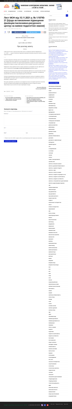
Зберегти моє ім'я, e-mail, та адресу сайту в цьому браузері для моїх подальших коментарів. (23, 137)
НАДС (50, 275)
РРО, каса (51, 359)
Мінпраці (50, 241)
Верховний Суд (52, 105)
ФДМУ (50, 385)
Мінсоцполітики (52, 254)
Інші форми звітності (53, 196)
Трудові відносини (53, 378)
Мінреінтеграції (52, 252)
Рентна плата (52, 350)
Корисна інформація (45, 11)
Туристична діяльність (54, 383)
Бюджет (50, 101)
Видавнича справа (53, 107)
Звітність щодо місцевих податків (56, 183)
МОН (12, 28)
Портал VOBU (6, 0)
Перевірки (51, 325)
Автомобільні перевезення (55, 86)
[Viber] (42, 405)
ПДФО (50, 314)
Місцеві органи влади (53, 264)
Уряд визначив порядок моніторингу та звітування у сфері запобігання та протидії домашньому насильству (58, 33)
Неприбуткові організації (54, 286)
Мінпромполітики (53, 243)
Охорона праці (52, 310)
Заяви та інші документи (54, 159)
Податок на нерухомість (54, 333)
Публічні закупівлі (53, 348)
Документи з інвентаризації (55, 140)
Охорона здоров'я (53, 307)
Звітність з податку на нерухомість (57, 176)
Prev (13, 6)
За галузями (36, 11)
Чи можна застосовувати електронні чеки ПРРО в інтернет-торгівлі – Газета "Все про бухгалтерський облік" (58, 74)
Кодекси (50, 200)
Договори (51, 137)
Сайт (27, 132)
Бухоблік (51, 99)
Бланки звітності (52, 92)
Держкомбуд (51, 127)
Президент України (53, 344)
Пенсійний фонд (52, 316)
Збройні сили (52, 161)
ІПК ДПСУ (15, 0)
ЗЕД (49, 185)
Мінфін (50, 258)
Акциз (50, 90)
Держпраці (51, 133)
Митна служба (52, 213)
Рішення (50, 353)
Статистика (51, 366)
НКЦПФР (50, 292)
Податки (50, 329)
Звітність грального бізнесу (55, 163)
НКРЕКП (50, 290)
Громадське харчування (54, 120)
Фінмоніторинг (52, 391)
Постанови (51, 338)
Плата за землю (52, 327)
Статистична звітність (54, 368)
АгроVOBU (26, 0)
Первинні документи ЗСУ (54, 320)
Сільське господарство (54, 361)
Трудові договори (53, 381)
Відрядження (52, 112)
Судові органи (52, 370)
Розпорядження (52, 357)
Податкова (51, 331)
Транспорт (51, 374)
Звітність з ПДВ (52, 170)
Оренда (50, 299)
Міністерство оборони (54, 234)
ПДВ (49, 312)
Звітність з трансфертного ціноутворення (58, 180)
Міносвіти (51, 239)
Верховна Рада (52, 103)
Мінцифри (51, 260)
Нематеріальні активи (54, 284)
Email (5, 132)
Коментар (6, 113)
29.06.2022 (6, 28)
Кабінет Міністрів (52, 198)
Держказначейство (53, 125)
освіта (12, 91)
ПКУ (6, 11)
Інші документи (52, 193)
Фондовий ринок (52, 396)
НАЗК (50, 277)
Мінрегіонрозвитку (53, 249)
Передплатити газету (59, 404)
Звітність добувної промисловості (57, 165)
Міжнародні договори (54, 215)
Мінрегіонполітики (53, 247)
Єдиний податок (52, 144)
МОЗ (49, 267)
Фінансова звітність (53, 387)
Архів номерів (11, 0)
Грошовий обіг (52, 122)
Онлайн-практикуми (21, 0)
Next (61, 6)
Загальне (51, 153)
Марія (50, 50)
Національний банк (53, 282)
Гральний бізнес (52, 118)
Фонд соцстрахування (54, 393)
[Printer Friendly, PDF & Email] (25, 36)
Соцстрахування (52, 363)
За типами (19, 11)
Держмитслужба (52, 131)
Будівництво (51, 94)
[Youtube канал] (48, 405)
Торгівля (51, 372)
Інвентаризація (52, 189)
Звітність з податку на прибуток (56, 178)
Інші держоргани (52, 191)
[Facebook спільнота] (45, 405)
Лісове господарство (54, 206)
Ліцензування (52, 208)
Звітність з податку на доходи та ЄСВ (57, 174)
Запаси (50, 157)
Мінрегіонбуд (52, 245)
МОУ (49, 271)
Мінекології (51, 226)
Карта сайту (66, 404)
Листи (12, 14)
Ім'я (5, 127)
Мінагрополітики (52, 219)
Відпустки (51, 110)
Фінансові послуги (53, 389)
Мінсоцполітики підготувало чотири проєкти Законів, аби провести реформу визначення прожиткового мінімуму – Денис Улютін (58, 29)
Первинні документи (53, 318)
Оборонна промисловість (55, 295)
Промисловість (52, 346)
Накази (50, 279)
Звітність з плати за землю (55, 172)
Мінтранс (51, 256)
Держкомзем (51, 129)
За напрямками (27, 11)
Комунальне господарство (55, 202)
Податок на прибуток (53, 335)
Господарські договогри (54, 114)
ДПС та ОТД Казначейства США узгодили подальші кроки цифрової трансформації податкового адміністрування (58, 41)
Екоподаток (51, 142)
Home (5, 14)
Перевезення (52, 323)
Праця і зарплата (52, 342)
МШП (50, 273)
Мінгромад (51, 221)
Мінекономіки (52, 228)
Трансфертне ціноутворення (55, 376)
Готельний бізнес (53, 116)
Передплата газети (32, 0)
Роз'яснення (51, 355)
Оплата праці (15, 28)
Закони (50, 155)
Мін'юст (50, 217)
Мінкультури (51, 236)
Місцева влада (52, 262)
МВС (49, 211)
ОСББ (50, 301)
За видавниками (12, 11)
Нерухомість (51, 288)
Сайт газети (53, 404)
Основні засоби (52, 305)
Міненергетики (52, 230)
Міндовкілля (51, 224)
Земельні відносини (53, 187)
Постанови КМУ (52, 340)
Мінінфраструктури (53, 232)
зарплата (8, 91)
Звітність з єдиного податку (55, 168)
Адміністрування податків (55, 88)
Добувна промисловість (54, 135)
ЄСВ (49, 146)
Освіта (20, 28)
